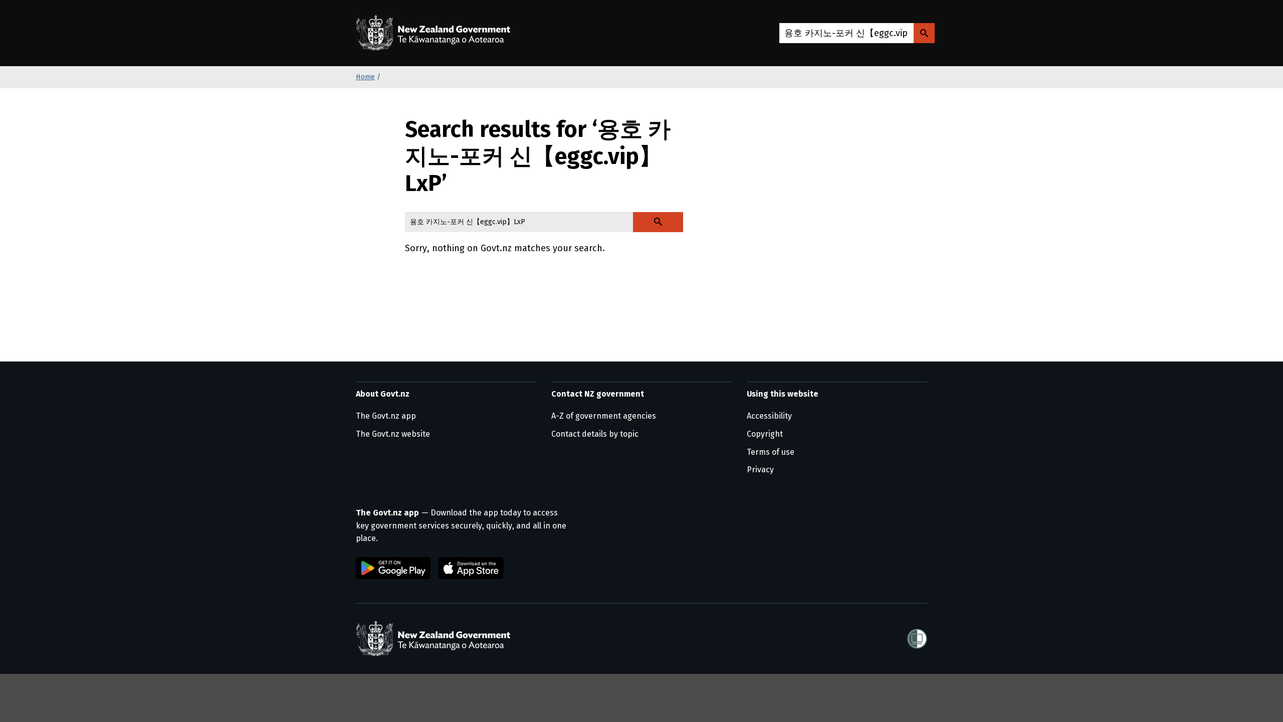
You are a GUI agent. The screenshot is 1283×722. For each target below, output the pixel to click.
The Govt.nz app (386, 416)
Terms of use (770, 452)
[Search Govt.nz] (924, 33)
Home (365, 77)
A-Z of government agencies (603, 416)
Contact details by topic (594, 434)
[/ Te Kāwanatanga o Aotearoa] (435, 33)
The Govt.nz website (393, 434)
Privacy (760, 469)
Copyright (765, 434)
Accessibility (769, 416)
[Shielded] (917, 639)
